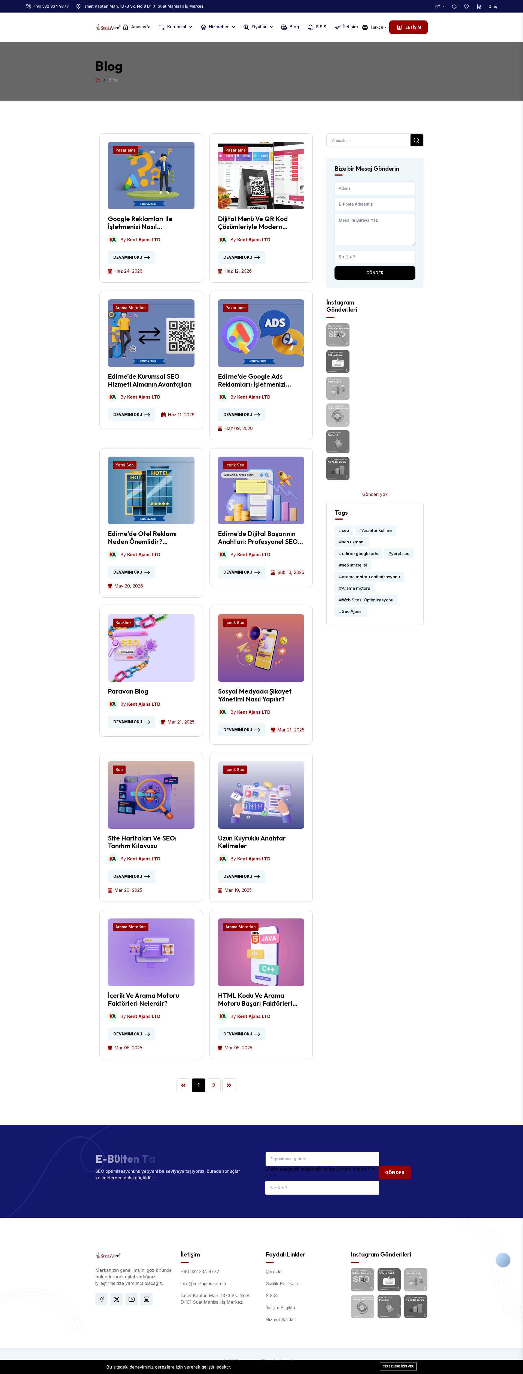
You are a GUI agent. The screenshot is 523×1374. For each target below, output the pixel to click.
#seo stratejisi (353, 565)
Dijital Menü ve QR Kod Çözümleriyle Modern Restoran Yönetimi (253, 223)
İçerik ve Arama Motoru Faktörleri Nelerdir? (143, 999)
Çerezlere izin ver (398, 1366)
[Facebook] (101, 1299)
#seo (344, 530)
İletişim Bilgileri (280, 1307)
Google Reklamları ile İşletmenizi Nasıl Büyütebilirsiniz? (140, 223)
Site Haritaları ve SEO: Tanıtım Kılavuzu (142, 842)
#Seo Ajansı (351, 611)
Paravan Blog (128, 691)
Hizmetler (219, 27)
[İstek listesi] (466, 6)
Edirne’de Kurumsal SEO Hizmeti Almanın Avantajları (150, 380)
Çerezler (274, 1271)
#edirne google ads (358, 553)
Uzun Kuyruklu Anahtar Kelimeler (252, 842)
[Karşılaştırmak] (454, 6)
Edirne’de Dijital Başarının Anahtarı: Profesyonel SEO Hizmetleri (258, 538)
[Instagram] (146, 1299)
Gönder (375, 272)
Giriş (492, 6)
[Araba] (479, 6)
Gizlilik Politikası (282, 1283)
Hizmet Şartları (281, 1319)
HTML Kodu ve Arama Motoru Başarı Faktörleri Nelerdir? (255, 999)
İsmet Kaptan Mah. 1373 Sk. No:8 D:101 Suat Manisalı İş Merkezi (144, 6)
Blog (293, 27)
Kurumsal (176, 27)
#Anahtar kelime (375, 530)
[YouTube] (131, 1299)
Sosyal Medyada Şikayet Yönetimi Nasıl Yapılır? (255, 695)
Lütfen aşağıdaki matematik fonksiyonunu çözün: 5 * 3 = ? (320, 1172)
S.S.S (320, 27)
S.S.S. (272, 1295)
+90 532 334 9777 (51, 6)
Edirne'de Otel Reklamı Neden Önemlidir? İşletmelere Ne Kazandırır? (148, 538)
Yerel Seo (124, 465)
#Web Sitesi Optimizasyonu (366, 599)
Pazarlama (125, 150)
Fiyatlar (259, 27)
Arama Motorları (130, 307)
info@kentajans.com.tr (204, 1283)
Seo (119, 769)
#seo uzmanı (351, 541)
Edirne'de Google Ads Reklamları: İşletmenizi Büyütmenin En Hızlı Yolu (254, 380)
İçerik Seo (235, 465)
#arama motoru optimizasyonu (369, 576)
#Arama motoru (354, 588)
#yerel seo (398, 553)
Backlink (123, 622)
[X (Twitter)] (116, 1299)
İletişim (350, 27)
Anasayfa (140, 27)
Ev (98, 80)
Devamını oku (127, 257)
